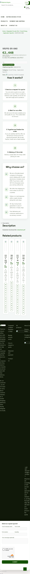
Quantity (17, 532)
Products (4, 21)
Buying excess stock (13, 17)
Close (26, 2)
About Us (27, 325)
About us (4, 25)
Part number (5, 532)
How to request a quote (11, 345)
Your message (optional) (8, 537)
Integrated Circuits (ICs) (13, 31)
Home (2, 17)
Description (5, 223)
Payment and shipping (17, 21)
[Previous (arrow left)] (0, 573)
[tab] (13, 223)
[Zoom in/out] (5, 571)
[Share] (2, 571)
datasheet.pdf (21, 230)
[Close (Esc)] (0, 571)
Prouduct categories (27, 337)
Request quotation (8, 64)
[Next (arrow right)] (2, 573)
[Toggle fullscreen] (4, 571)
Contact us (13, 25)
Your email (17, 526)
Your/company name (7, 526)
